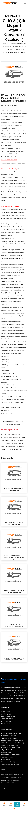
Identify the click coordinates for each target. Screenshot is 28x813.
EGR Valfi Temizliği (7, 757)
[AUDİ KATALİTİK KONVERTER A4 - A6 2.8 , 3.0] (14, 473)
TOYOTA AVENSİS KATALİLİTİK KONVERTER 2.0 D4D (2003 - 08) (14, 557)
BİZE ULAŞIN (6, 723)
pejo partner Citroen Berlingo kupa (14, 523)
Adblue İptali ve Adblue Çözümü (11, 754)
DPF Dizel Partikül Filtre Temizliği (11, 733)
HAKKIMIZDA (6, 712)
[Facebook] (2, 789)
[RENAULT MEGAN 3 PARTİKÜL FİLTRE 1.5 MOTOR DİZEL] (14, 642)
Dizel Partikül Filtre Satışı (9, 735)
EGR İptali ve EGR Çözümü (9, 738)
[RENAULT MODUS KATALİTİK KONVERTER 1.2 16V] (14, 574)
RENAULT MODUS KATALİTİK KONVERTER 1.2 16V (14, 591)
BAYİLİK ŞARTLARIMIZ (8, 716)
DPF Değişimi (6, 759)
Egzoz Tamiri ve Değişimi (9, 750)
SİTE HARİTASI (6, 721)
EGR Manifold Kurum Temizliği (10, 764)
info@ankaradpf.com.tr (12, 780)
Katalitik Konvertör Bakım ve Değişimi (12, 740)
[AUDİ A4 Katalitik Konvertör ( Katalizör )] (14, 608)
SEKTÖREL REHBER (8, 719)
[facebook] (7, 414)
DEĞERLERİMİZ (7, 714)
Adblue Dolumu (6, 752)
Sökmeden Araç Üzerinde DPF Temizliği (13, 743)
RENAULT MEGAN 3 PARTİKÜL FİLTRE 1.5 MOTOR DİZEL (14, 659)
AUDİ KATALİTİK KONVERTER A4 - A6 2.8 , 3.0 (14, 489)
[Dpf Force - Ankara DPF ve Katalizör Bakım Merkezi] (9, 3)
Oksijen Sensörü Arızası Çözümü (11, 747)
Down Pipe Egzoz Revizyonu (10, 745)
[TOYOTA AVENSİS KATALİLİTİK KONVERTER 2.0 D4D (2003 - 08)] (14, 540)
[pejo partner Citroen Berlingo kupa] (14, 507)
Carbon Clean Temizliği (8, 761)
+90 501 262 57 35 (11, 783)
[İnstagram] (4, 789)
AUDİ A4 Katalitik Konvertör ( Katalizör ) (14, 625)
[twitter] (9, 414)
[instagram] (12, 414)
